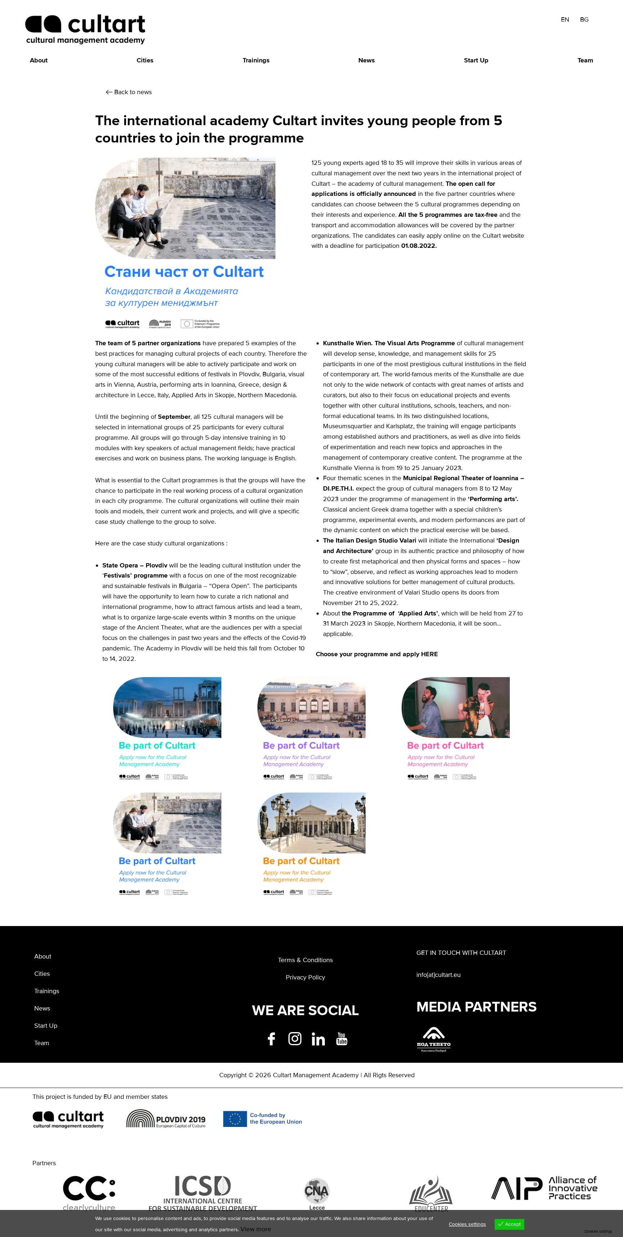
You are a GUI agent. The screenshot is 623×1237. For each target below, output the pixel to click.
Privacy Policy (305, 977)
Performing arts (492, 499)
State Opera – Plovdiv (134, 565)
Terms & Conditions (305, 960)
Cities (145, 60)
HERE (429, 654)
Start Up (476, 60)
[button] (129, 92)
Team (585, 60)
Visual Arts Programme (421, 343)
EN (565, 19)
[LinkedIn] (317, 1037)
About (39, 60)
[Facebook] (270, 1037)
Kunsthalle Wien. (348, 343)
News (366, 60)
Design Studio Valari (387, 540)
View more (255, 1229)
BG (584, 19)
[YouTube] (340, 1037)
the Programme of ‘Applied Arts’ (390, 613)
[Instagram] (293, 1037)
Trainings (256, 60)
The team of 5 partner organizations (148, 343)
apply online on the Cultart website (475, 236)
